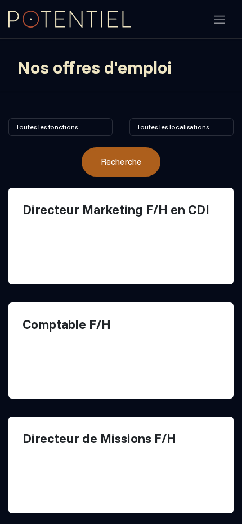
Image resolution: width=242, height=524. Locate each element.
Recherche (121, 161)
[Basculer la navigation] (219, 19)
